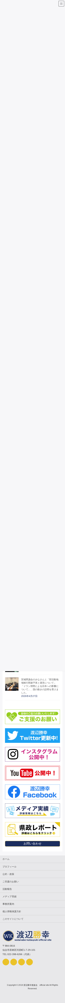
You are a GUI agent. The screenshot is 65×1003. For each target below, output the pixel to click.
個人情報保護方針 (11, 911)
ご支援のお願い (10, 881)
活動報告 (7, 889)
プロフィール (9, 866)
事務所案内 (8, 904)
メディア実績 (9, 896)
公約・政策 (8, 874)
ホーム (6, 859)
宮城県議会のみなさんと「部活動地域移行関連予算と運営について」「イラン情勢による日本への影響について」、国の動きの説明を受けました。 (39, 686)
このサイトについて (13, 919)
